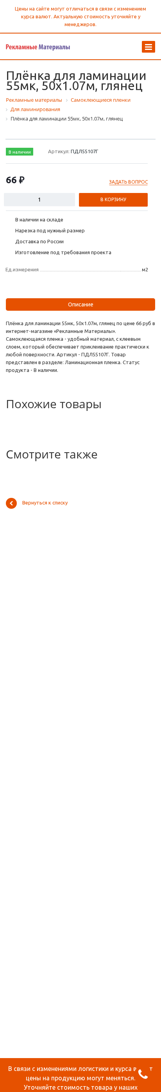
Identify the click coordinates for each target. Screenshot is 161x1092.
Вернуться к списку (45, 502)
